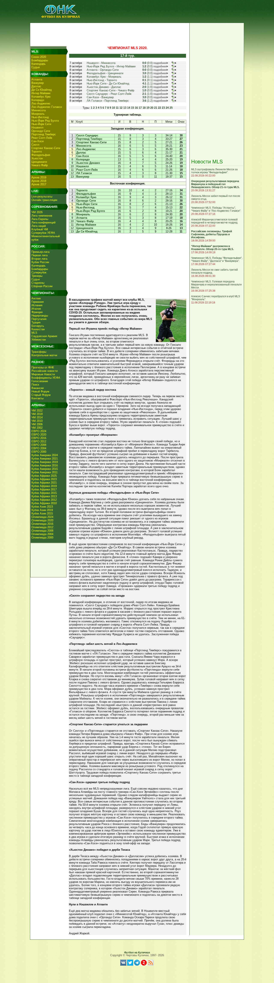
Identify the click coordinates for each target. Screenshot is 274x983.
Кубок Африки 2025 (44, 475)
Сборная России (41, 286)
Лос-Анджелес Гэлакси (46, 107)
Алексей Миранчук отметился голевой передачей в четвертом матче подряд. (214, 221)
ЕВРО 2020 (38, 434)
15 (132, 107)
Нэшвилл (37, 127)
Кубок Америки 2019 (44, 462)
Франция (37, 312)
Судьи (35, 67)
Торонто (36, 151)
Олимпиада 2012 (42, 527)
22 (159, 107)
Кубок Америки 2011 (44, 472)
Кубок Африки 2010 (44, 503)
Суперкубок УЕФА (43, 232)
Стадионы (37, 282)
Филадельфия (40, 155)
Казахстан (38, 329)
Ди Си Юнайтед (41, 89)
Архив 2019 (38, 177)
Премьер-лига (40, 251)
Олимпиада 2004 (42, 534)
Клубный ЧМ (39, 229)
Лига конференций (43, 222)
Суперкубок (38, 272)
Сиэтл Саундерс (97, 93)
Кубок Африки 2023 (44, 479)
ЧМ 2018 (37, 414)
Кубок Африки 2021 (44, 482)
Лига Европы (39, 219)
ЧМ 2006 (37, 424)
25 (171, 107)
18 (144, 107)
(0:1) (147, 80)
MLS (34, 332)
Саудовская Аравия (44, 336)
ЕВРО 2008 (38, 444)
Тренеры (36, 275)
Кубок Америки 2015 (44, 468)
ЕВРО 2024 (38, 431)
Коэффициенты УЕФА (45, 377)
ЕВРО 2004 (38, 448)
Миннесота (38, 110)
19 (147, 107)
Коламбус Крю (41, 96)
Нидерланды (39, 315)
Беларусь (37, 325)
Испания (36, 305)
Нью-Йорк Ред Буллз (45, 120)
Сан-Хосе (37, 141)
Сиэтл (35, 144)
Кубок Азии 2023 (42, 506)
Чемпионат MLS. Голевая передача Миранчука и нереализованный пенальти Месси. (216, 284)
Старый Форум (41, 395)
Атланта (36, 79)
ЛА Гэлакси (94, 100)
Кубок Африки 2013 (44, 496)
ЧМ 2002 (37, 427)
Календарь (38, 63)
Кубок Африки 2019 (44, 486)
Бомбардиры (39, 60)
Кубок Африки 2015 (44, 493)
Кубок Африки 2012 (44, 499)
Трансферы (38, 351)
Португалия (38, 319)
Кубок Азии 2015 (42, 513)
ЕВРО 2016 (38, 438)
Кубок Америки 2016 (44, 465)
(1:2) (147, 100)
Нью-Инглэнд (40, 117)
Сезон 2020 (38, 57)
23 (163, 107)
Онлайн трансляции (44, 200)
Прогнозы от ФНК (42, 367)
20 (151, 107)
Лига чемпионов (41, 215)
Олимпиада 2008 (42, 530)
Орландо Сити (40, 131)
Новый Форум (40, 391)
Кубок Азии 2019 (42, 510)
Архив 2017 (38, 184)
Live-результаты (41, 196)
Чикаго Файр (39, 165)
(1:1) (147, 76)
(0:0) (147, 63)
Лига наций (38, 226)
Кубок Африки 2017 (44, 489)
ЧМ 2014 (37, 417)
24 (167, 107)
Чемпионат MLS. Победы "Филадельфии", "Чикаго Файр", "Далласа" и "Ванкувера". (216, 259)
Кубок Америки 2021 (44, 458)
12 (120, 107)
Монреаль (38, 113)
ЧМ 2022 (37, 410)
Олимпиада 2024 (42, 517)
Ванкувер (37, 82)
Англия (36, 298)
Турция (35, 322)
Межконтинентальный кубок (45, 238)
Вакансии (37, 388)
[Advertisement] (109, 33)
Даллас (36, 86)
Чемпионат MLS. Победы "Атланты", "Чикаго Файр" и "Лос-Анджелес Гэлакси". (216, 209)
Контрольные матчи (44, 355)
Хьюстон (37, 158)
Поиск (35, 384)
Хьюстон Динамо (98, 87)
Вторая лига (39, 258)
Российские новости (44, 370)
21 (155, 107)
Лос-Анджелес (41, 103)
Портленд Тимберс (43, 134)
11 (117, 107)
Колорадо (37, 100)
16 (136, 107)
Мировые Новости (43, 374)
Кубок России (40, 262)
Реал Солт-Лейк (41, 137)
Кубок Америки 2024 (44, 455)
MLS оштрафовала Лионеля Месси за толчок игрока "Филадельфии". (214, 171)
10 (113, 107)
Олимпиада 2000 (42, 537)
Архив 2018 (38, 180)
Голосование (39, 381)
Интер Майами (40, 93)
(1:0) (147, 87)
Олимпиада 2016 (42, 523)
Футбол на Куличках (137, 952)
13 (124, 107)
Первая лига (39, 255)
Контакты (37, 398)
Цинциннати (39, 161)
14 (128, 107)
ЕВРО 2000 (38, 451)
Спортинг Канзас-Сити (45, 148)
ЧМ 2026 (37, 212)
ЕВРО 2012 (38, 441)
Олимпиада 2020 (42, 520)
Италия (36, 308)
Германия (37, 301)
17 (140, 107)
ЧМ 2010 (37, 420)
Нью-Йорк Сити (41, 124)
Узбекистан (38, 339)
